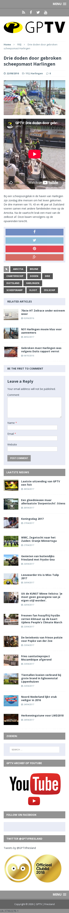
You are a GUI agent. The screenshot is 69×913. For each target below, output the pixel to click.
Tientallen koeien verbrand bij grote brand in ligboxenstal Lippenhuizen (41, 678)
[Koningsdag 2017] (11, 526)
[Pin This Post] (34, 249)
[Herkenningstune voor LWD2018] (11, 723)
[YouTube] (45, 12)
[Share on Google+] (34, 257)
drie (47, 276)
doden (34, 276)
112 (27, 73)
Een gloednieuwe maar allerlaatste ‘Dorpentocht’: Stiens (43, 501)
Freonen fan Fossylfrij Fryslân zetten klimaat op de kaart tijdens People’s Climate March (41, 619)
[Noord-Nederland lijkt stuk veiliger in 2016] (11, 704)
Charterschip (14, 276)
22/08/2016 (13, 73)
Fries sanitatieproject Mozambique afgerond (36, 657)
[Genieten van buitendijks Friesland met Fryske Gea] (11, 563)
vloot (33, 290)
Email (11, 433)
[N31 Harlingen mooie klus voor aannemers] (11, 336)
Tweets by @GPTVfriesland (20, 848)
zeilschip (49, 290)
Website (12, 444)
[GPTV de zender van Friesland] (34, 27)
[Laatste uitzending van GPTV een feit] (11, 488)
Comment (13, 395)
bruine (34, 269)
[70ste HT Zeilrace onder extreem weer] (11, 318)
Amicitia (18, 269)
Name (11, 423)
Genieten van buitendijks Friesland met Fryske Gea (38, 557)
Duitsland (13, 283)
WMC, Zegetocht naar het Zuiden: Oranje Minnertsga (39, 539)
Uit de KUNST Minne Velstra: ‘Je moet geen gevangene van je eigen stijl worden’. (41, 597)
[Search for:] (34, 749)
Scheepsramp (14, 290)
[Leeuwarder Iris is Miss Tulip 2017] (11, 582)
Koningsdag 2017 (32, 518)
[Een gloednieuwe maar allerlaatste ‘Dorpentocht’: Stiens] (11, 507)
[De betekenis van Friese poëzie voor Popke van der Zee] (11, 644)
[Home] (23, 12)
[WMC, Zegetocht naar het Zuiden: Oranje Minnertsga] (11, 545)
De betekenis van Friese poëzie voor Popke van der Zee (42, 639)
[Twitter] (38, 12)
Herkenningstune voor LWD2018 (42, 715)
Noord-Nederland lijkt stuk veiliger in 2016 (39, 698)
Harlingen (37, 73)
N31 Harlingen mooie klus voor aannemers (41, 330)
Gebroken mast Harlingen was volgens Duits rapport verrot (41, 349)
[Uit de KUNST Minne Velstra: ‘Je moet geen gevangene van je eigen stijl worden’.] (11, 601)
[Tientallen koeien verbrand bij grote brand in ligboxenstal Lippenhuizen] (11, 682)
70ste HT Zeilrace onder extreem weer (43, 312)
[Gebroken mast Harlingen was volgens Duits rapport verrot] (11, 355)
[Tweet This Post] (34, 240)
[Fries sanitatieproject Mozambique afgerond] (11, 663)
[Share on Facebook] (34, 232)
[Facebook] (31, 12)
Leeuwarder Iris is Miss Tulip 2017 (40, 576)
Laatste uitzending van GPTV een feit (40, 483)
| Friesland (49, 904)
